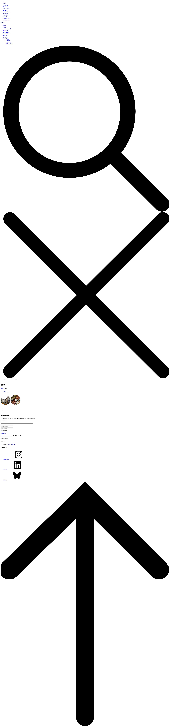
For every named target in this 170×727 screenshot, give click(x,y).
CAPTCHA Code (17, 436)
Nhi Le (4, 391)
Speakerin (5, 10)
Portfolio (5, 7)
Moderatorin (6, 12)
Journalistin (6, 8)
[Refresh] (3, 433)
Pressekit (5, 15)
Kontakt (5, 17)
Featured (5, 5)
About (4, 3)
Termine (5, 13)
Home (4, 2)
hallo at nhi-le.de (11, 444)
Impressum (6, 20)
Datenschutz (6, 18)
